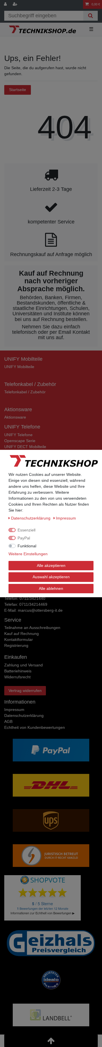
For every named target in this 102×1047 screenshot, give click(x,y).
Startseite (17, 89)
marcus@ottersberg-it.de (40, 610)
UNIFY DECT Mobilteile (25, 446)
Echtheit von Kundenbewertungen (34, 727)
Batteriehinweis (17, 671)
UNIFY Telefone (18, 434)
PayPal (24, 538)
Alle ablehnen (51, 588)
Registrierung (16, 645)
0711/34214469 (33, 604)
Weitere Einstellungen (28, 554)
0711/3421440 (32, 598)
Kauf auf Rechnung (21, 633)
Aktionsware (15, 417)
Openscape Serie (19, 440)
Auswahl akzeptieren (51, 577)
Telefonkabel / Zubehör (25, 392)
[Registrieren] (15, 4)
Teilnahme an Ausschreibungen (32, 627)
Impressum (14, 709)
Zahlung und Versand (23, 665)
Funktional (27, 546)
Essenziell (26, 530)
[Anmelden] (6, 4)
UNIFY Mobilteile (19, 366)
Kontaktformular (18, 639)
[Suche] (90, 16)
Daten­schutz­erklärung (24, 715)
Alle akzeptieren (51, 565)
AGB (8, 721)
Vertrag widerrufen (25, 690)
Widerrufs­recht (17, 677)
